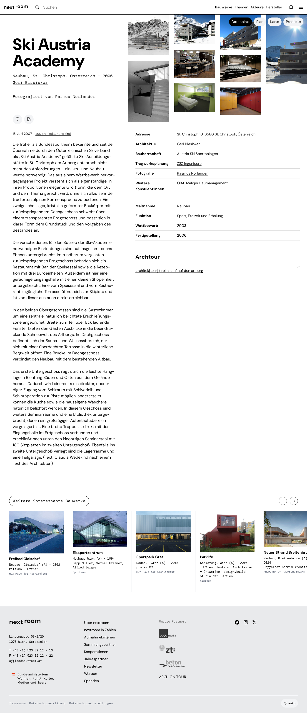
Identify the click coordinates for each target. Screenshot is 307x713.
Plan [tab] (259, 21)
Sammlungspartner (100, 644)
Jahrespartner (96, 659)
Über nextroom (96, 622)
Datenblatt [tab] (241, 21)
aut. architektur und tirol (53, 134)
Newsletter (93, 666)
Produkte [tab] (293, 21)
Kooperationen (96, 651)
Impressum (17, 703)
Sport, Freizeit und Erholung (200, 215)
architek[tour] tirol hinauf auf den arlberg (169, 270)
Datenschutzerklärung (47, 703)
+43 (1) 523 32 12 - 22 (33, 655)
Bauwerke (223, 7)
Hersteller (274, 7)
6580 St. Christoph (220, 134)
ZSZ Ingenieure (189, 163)
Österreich (246, 134)
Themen (241, 7)
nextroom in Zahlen (100, 630)
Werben (90, 673)
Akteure (257, 7)
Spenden (91, 680)
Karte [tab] (274, 21)
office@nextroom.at (25, 661)
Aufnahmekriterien (99, 637)
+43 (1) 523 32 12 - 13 (33, 650)
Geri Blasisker (30, 82)
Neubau (183, 206)
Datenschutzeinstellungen (91, 703)
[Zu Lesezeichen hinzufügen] (17, 119)
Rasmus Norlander (75, 96)
